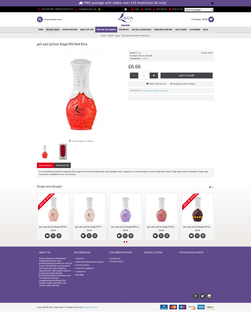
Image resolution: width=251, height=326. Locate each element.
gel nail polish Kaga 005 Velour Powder (54, 226)
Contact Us (80, 271)
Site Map (80, 274)
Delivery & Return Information (89, 261)
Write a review (161, 90)
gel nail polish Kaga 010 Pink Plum (162, 226)
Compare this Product (184, 83)
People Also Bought (49, 186)
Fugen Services (91, 307)
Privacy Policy (82, 265)
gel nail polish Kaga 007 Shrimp (90, 226)
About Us (80, 258)
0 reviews (147, 90)
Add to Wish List (157, 83)
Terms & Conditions (85, 268)
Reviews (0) (62, 165)
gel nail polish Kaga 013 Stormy (198, 226)
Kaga (138, 52)
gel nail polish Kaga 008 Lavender (126, 226)
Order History (117, 261)
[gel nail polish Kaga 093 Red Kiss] (81, 94)
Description (45, 165)
